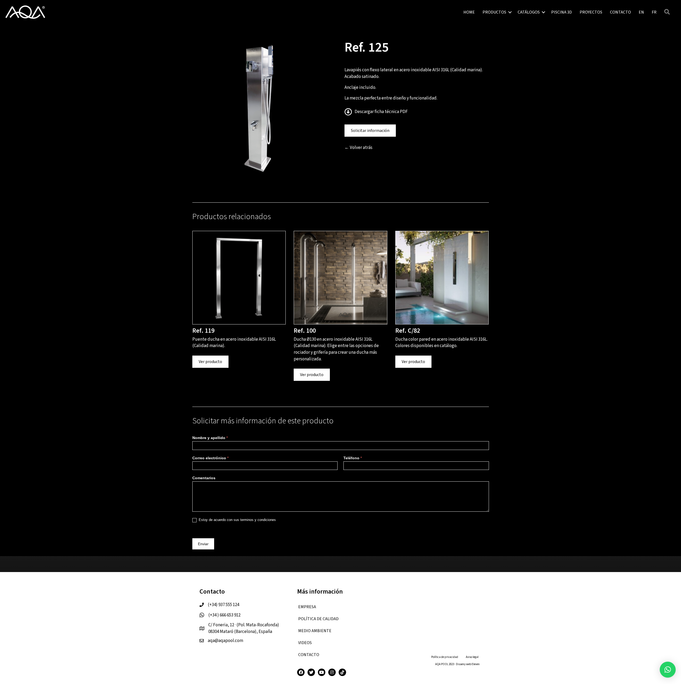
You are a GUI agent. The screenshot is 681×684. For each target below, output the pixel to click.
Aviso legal (472, 657)
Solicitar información (370, 131)
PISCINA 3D (561, 12)
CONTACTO (620, 12)
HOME (469, 12)
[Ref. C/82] (442, 277)
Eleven (476, 664)
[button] (510, 12)
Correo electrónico (210, 458)
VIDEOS (305, 643)
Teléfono (352, 458)
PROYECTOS (591, 12)
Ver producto (210, 362)
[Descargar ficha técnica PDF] (349, 113)
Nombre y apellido (210, 438)
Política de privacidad (444, 657)
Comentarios (203, 478)
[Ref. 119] (239, 277)
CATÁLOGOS (529, 12)
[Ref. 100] (340, 277)
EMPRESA (307, 607)
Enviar (203, 544)
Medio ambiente (314, 631)
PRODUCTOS (494, 12)
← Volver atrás (358, 147)
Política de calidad (318, 619)
